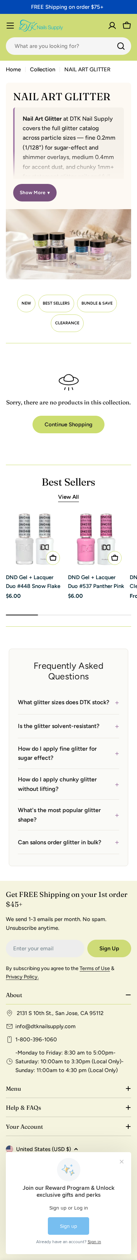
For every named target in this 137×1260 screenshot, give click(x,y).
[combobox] (68, 46)
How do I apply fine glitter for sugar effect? (68, 753)
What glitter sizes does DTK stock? (68, 702)
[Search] (121, 46)
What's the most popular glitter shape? (68, 815)
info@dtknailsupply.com (45, 1026)
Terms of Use (95, 968)
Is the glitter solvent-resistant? (68, 726)
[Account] (112, 25)
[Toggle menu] (10, 25)
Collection (42, 69)
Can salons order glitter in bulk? (68, 842)
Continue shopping (68, 424)
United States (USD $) (43, 1149)
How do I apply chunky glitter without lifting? (68, 784)
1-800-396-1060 (36, 1039)
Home (13, 69)
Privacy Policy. (22, 977)
